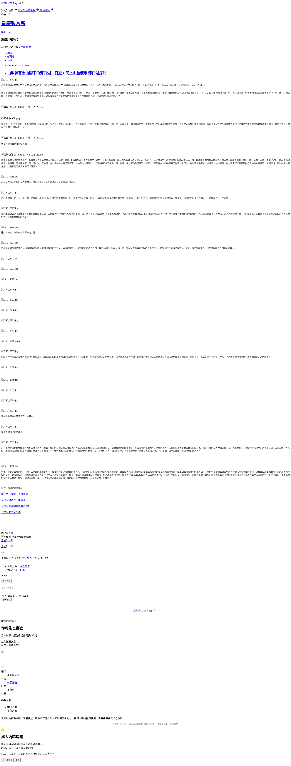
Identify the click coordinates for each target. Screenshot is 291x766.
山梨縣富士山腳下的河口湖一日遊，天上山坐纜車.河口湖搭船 (56, 73)
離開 (17, 760)
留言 (32, 558)
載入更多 (6, 581)
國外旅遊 (25, 566)
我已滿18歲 (7, 760)
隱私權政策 (162, 724)
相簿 (9, 53)
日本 (22, 570)
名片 (9, 60)
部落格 (11, 56)
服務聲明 (174, 724)
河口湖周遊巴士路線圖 (13, 500)
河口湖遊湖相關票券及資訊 (15, 506)
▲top (4, 575)
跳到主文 (6, 32)
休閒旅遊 (26, 47)
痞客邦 (25, 558)
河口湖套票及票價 (11, 512)
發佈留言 (6, 600)
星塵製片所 (13, 23)
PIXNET (122, 724)
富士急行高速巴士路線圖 (14, 494)
